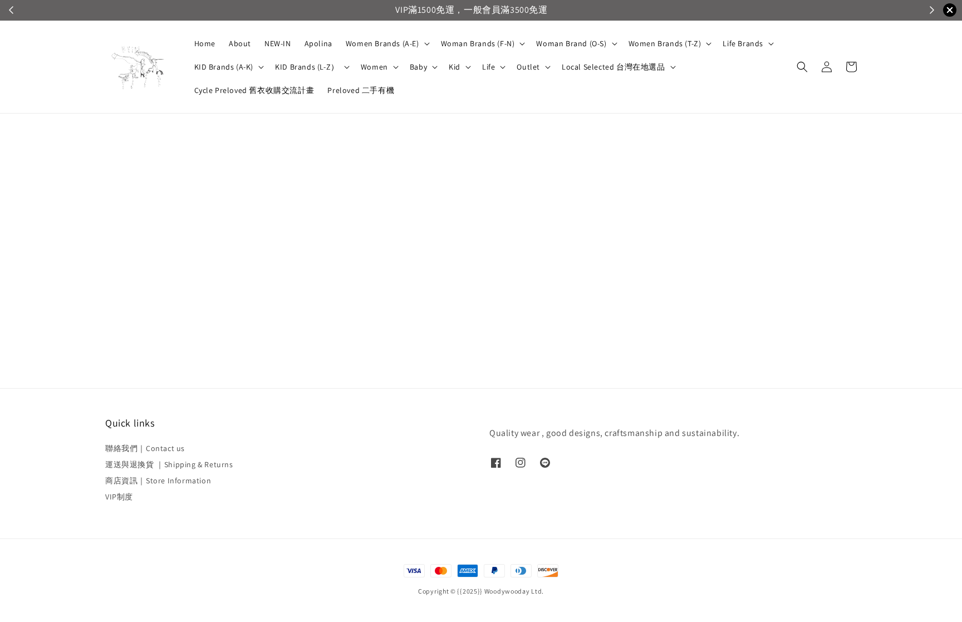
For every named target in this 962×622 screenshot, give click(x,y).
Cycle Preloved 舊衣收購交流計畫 (254, 90)
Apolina (318, 43)
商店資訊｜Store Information (158, 481)
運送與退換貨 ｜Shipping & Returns (169, 464)
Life (488, 67)
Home (204, 43)
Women (374, 67)
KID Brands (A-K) (224, 67)
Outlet (528, 67)
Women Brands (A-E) (382, 43)
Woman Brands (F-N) (478, 43)
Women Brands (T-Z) (665, 43)
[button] (802, 67)
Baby (418, 67)
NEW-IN (277, 43)
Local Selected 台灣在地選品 (613, 67)
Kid (454, 67)
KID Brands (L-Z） (307, 67)
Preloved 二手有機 (360, 90)
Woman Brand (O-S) (571, 43)
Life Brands (743, 43)
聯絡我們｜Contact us (145, 448)
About (240, 43)
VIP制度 (119, 497)
